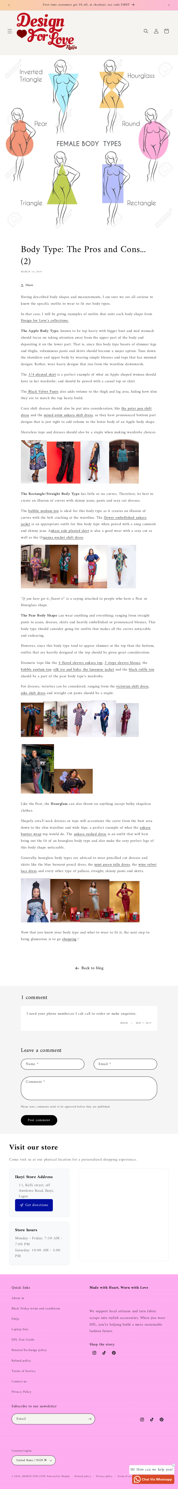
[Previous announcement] (9, 5)
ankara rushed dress (90, 834)
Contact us (19, 1381)
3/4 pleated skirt (42, 374)
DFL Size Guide (23, 1340)
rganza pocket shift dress (63, 537)
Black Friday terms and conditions (36, 1309)
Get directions (36, 1205)
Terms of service (127, 1476)
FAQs (15, 1319)
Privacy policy (104, 1476)
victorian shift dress (132, 686)
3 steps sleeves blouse (122, 663)
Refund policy (21, 1361)
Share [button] (29, 285)
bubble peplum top (43, 511)
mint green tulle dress (112, 864)
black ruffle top (141, 669)
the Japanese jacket (98, 669)
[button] (10, 31)
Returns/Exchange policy (29, 1350)
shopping (69, 939)
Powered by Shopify (58, 1476)
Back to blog (92, 968)
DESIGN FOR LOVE (34, 1476)
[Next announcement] (169, 5)
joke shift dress (33, 693)
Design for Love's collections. (45, 320)
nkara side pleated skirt (70, 531)
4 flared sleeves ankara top (80, 663)
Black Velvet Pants (42, 391)
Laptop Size (20, 1329)
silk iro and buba (67, 669)
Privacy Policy (21, 1392)
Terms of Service (24, 1371)
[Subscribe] (90, 1419)
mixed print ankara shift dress (68, 415)
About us (18, 1298)
